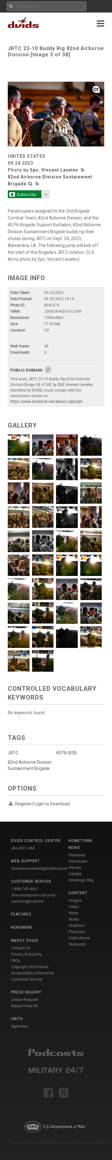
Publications (79, 938)
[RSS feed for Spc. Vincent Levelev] (83, 169)
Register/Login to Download (42, 803)
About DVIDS (24, 940)
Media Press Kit (24, 1006)
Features (21, 914)
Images (75, 900)
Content (77, 893)
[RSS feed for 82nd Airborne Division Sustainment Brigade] (37, 183)
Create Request (24, 1000)
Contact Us (20, 948)
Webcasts (77, 944)
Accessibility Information (32, 973)
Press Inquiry (26, 992)
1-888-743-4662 (24, 889)
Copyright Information (30, 967)
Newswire (22, 927)
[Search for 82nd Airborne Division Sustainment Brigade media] (30, 183)
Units (17, 1019)
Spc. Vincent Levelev (54, 169)
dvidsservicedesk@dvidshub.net (39, 868)
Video (74, 907)
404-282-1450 (23, 848)
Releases (77, 855)
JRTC (13, 752)
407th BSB (66, 752)
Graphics (76, 925)
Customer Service (26, 979)
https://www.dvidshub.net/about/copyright (46, 401)
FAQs (15, 960)
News (73, 913)
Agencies (19, 1026)
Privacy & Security (26, 954)
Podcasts (77, 932)
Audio (74, 919)
